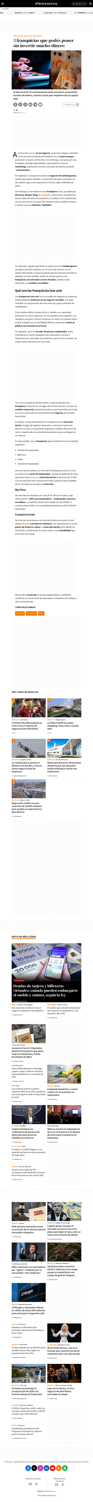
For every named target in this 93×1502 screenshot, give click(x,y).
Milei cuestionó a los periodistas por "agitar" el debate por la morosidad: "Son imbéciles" (28, 1270)
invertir (31, 153)
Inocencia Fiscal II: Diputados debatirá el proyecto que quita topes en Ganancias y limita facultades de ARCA (28, 1053)
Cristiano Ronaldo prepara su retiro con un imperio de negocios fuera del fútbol (27, 725)
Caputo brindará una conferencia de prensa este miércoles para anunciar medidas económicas (26, 1133)
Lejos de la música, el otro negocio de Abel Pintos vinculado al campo (60, 1391)
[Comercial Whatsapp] (62, 1484)
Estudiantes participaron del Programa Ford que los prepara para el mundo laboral (27, 1431)
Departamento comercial (60, 1480)
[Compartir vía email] (40, 105)
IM (17, 110)
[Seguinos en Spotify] (65, 1468)
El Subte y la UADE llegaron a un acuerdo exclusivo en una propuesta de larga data (29, 1152)
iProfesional (18, 36)
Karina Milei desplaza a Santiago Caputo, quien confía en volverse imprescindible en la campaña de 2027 (27, 1073)
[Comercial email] (56, 1484)
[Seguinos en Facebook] (28, 1468)
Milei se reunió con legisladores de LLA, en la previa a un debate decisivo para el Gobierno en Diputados (63, 1133)
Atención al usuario (33, 1479)
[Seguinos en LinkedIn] (46, 1468)
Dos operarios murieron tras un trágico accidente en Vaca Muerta (27, 1009)
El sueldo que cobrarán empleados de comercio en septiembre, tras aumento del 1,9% (63, 1010)
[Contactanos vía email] (30, 1484)
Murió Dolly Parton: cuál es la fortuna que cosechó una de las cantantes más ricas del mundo (63, 1350)
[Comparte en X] (20, 105)
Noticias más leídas (24, 936)
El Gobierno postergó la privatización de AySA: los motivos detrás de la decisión (27, 1391)
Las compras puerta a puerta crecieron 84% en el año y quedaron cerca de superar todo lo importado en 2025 (29, 1093)
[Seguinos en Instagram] (40, 1468)
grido (41, 613)
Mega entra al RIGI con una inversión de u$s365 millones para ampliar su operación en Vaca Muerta (27, 808)
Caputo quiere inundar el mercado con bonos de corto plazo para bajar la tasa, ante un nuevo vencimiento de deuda (64, 1230)
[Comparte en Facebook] (15, 105)
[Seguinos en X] (34, 1468)
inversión (20, 613)
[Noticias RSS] (59, 1468)
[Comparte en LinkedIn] (30, 105)
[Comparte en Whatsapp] (25, 105)
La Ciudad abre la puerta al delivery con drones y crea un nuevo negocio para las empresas (27, 767)
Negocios (28, 36)
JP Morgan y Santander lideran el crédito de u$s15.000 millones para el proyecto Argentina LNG (28, 1310)
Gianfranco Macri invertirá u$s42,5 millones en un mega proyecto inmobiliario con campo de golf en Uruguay (62, 1271)
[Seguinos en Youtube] (52, 1468)
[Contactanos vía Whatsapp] (36, 1484)
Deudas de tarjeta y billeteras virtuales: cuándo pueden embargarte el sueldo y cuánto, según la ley (45, 990)
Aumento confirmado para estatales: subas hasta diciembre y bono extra (28, 1330)
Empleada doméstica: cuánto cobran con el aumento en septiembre (62, 1092)
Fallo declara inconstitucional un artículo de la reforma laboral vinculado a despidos (28, 1229)
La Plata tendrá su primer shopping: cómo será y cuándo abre (63, 725)
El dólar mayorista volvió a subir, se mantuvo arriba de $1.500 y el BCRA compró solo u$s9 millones (28, 1411)
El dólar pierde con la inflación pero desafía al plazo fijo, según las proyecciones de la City (29, 1350)
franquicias (31, 613)
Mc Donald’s (44, 194)
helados (26, 523)
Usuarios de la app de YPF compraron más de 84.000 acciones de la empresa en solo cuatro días (28, 1172)
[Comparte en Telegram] (35, 105)
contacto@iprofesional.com (46, 1496)
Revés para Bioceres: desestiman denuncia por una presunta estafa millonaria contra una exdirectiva (64, 767)
